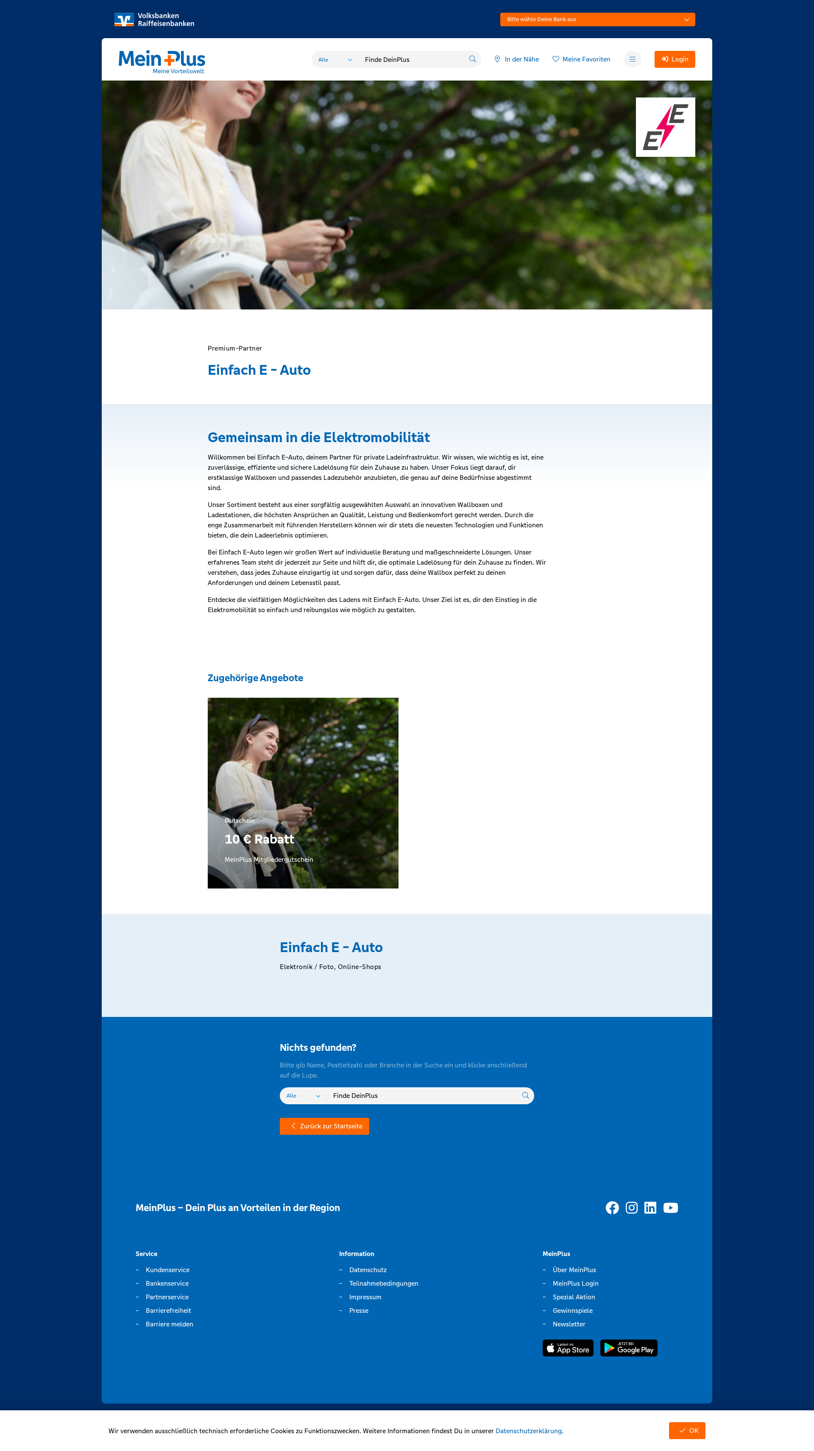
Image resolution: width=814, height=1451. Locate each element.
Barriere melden (169, 1324)
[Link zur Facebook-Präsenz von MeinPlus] (612, 1208)
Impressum (365, 1297)
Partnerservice (167, 1297)
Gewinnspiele (573, 1310)
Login (680, 59)
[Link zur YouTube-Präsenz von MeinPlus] (670, 1208)
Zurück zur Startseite (331, 1126)
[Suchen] (472, 59)
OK (694, 1430)
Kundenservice (168, 1270)
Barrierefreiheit (168, 1310)
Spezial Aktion (574, 1297)
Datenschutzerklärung (529, 1431)
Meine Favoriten (586, 59)
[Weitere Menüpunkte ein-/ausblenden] (632, 59)
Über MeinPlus (574, 1270)
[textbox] (597, 19)
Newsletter (569, 1324)
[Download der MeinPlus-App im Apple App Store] (568, 1349)
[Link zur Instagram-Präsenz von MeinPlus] (632, 1208)
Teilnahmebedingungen (383, 1283)
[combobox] (597, 19)
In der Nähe (522, 59)
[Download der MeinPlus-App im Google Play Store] (629, 1349)
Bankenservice (167, 1283)
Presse (358, 1310)
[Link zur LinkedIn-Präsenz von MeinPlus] (650, 1208)
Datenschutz (368, 1270)
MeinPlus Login (576, 1283)
